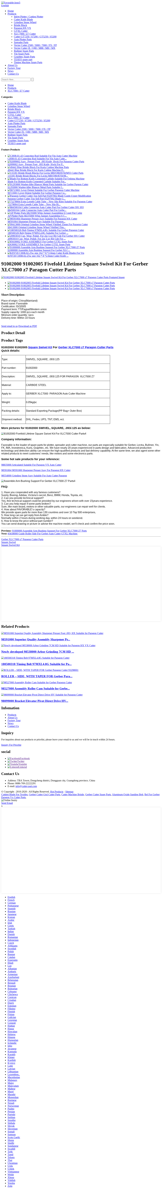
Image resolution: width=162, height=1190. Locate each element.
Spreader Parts (21, 42)
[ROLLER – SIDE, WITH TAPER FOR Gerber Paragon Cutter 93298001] (39, 670)
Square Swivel (8, 542)
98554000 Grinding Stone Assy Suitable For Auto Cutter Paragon (34, 475)
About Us (12, 65)
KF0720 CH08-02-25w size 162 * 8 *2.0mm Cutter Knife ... (38, 256)
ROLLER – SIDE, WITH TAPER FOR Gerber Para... (36, 676)
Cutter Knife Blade (23, 19)
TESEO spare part (23, 59)
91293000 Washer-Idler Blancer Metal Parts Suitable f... (35, 187)
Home (11, 11)
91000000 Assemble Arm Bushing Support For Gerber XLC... (39, 250)
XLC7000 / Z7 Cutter (25, 33)
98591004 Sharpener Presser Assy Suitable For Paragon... (36, 221)
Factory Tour (14, 68)
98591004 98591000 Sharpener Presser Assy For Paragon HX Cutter (35, 470)
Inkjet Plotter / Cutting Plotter (28, 16)
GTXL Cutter (21, 31)
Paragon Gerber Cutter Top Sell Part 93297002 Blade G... (36, 198)
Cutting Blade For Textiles (14, 794)
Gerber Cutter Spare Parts (98, 794)
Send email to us (9, 326)
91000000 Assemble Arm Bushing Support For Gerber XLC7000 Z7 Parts (49, 530)
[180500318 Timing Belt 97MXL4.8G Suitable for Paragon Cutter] (35, 657)
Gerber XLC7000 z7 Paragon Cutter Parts (85, 347)
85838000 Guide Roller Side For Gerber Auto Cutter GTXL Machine (43, 533)
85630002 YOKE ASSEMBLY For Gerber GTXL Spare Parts (39, 244)
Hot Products (56, 791)
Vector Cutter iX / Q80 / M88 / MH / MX (34, 48)
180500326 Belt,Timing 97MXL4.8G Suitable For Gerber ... (38, 233)
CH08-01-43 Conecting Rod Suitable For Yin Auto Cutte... (37, 158)
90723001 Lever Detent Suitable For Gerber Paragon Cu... (37, 193)
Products (12, 13)
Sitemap (69, 791)
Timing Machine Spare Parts (28, 62)
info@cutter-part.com (26, 786)
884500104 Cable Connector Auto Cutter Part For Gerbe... (37, 210)
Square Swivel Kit (40, 347)
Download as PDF (27, 326)
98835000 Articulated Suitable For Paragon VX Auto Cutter (31, 464)
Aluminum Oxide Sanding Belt (127, 794)
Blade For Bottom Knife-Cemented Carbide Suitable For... (37, 181)
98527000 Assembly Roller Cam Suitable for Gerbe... (35, 688)
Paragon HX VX (22, 28)
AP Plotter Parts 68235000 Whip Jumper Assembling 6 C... (37, 215)
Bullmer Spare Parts (24, 51)
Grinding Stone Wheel (25, 22)
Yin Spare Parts (21, 53)
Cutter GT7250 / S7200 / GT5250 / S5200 (35, 36)
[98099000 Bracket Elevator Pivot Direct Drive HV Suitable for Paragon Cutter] (42, 694)
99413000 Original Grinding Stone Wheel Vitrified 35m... (36, 227)
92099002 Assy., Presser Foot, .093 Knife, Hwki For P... (36, 164)
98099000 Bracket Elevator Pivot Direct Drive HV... (34, 701)
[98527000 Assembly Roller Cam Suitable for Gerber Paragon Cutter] (36, 682)
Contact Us (13, 73)
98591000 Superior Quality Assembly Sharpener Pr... (35, 639)
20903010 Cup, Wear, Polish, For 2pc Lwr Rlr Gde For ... (37, 238)
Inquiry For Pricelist (11, 745)
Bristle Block (20, 25)
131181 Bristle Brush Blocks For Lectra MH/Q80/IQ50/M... (38, 175)
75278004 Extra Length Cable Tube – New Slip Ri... (34, 204)
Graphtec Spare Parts (24, 56)
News (10, 71)
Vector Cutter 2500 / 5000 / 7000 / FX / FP (35, 45)
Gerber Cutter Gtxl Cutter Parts (44, 794)
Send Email (7, 803)
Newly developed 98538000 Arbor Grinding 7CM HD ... (37, 651)
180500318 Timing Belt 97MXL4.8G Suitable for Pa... (36, 664)
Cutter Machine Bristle (72, 794)
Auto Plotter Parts (23, 39)
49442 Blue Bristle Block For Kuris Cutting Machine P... (36, 170)
